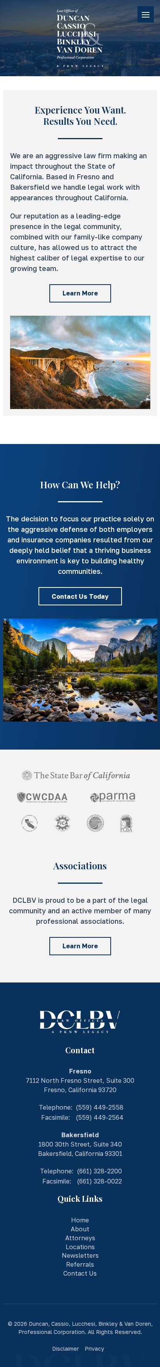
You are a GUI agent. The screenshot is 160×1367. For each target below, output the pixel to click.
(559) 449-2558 (99, 1107)
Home (80, 1220)
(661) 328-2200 (99, 1171)
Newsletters (80, 1255)
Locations (80, 1247)
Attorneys (80, 1238)
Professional (35, 1332)
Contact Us (80, 1273)
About (80, 1229)
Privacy (94, 1348)
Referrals (80, 1264)
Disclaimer (65, 1348)
